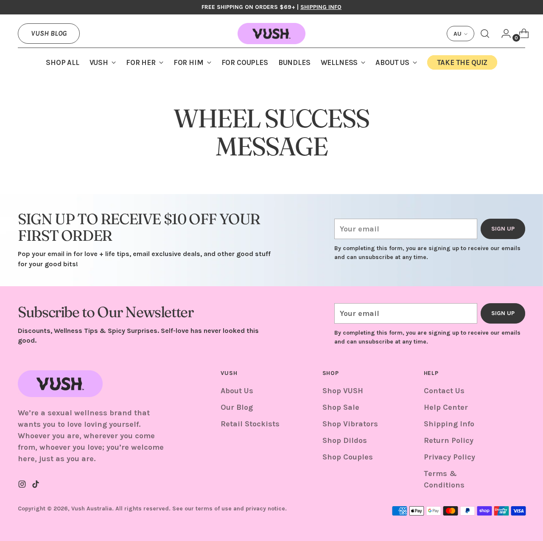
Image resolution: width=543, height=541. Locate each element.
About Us (237, 390)
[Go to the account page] (502, 33)
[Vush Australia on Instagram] (23, 486)
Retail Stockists (250, 423)
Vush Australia (91, 508)
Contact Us (444, 390)
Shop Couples (347, 457)
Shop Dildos (344, 440)
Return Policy (448, 440)
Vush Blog (49, 33)
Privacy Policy (449, 457)
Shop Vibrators (350, 423)
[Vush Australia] (271, 33)
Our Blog (237, 407)
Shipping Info (449, 423)
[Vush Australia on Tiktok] (36, 486)
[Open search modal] (484, 33)
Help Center (446, 407)
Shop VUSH (342, 390)
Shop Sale (340, 407)
